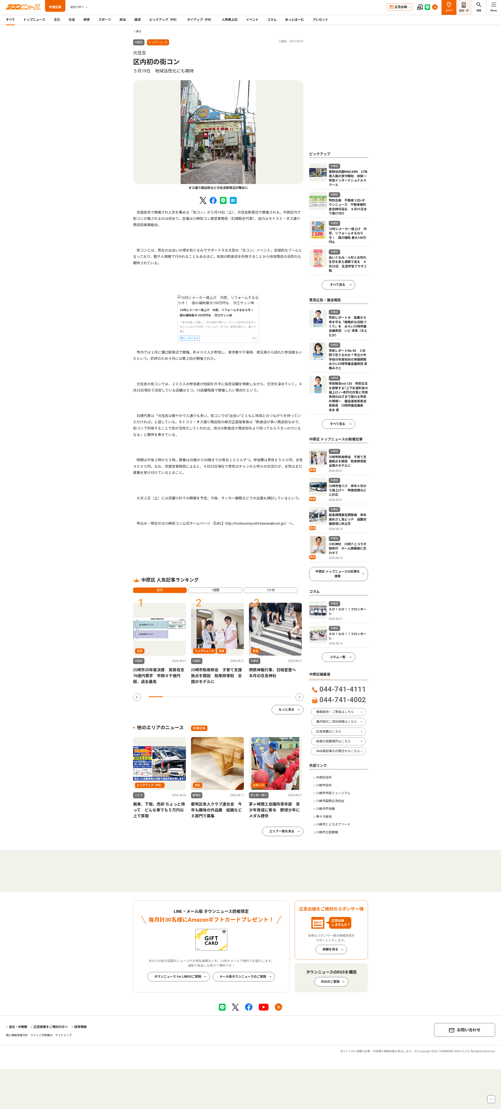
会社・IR (464, 10)
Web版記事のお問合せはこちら (338, 751)
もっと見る (286, 709)
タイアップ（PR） (200, 20)
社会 (72, 20)
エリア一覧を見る (281, 831)
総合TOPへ (77, 7)
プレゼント (320, 20)
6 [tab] (227, 696)
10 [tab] (283, 696)
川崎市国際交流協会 (330, 801)
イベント (252, 20)
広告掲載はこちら (328, 731)
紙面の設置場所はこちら (333, 741)
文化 (57, 20)
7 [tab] (241, 696)
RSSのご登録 (330, 982)
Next (299, 697)
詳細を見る (330, 949)
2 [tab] (170, 696)
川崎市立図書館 (327, 832)
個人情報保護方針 (17, 1035)
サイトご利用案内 (41, 1035)
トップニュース (34, 20)
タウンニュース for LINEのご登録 (177, 976)
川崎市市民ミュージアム (333, 793)
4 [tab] (198, 696)
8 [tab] (255, 696)
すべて (10, 20)
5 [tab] (212, 696)
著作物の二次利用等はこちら (336, 722)
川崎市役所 (324, 785)
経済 (137, 20)
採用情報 (80, 1027)
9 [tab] (269, 696)
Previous (137, 697)
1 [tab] (156, 696)
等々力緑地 (324, 816)
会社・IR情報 (18, 1027)
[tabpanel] (218, 135)
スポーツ (104, 20)
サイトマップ (63, 1035)
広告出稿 (401, 7)
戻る (138, 31)
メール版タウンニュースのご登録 (242, 976)
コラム (272, 20)
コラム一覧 (337, 657)
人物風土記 (229, 20)
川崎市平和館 (325, 809)
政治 (123, 20)
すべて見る (337, 285)
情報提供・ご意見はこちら (335, 712)
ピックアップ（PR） (163, 20)
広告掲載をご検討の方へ (50, 1027)
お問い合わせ (468, 1030)
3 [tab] (184, 696)
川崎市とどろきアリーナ (333, 824)
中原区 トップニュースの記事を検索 (337, 574)
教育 (87, 20)
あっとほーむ (294, 20)
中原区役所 (324, 777)
